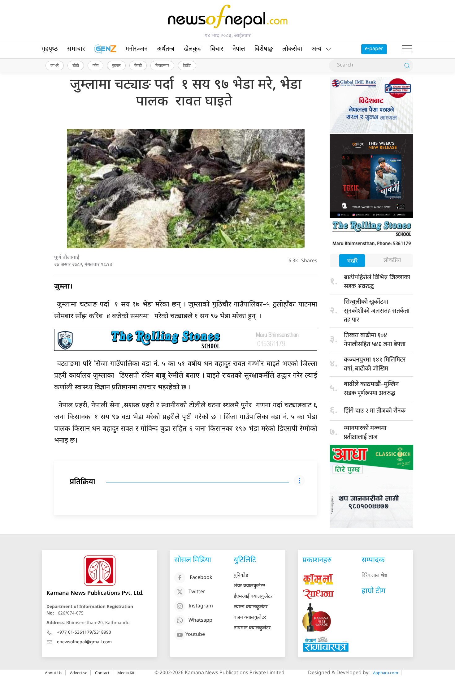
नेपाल (238, 49)
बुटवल (116, 65)
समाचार (76, 49)
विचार (216, 49)
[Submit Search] (407, 65)
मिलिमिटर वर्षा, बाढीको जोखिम (374, 364)
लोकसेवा (292, 49)
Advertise (78, 672)
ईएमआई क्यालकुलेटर (253, 596)
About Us (53, 672)
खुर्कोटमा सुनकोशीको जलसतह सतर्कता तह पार (377, 311)
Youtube (195, 635)
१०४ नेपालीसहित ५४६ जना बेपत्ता (374, 339)
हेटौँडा (187, 65)
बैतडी (138, 65)
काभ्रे (54, 65)
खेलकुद (192, 49)
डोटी (75, 65)
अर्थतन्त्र (165, 49)
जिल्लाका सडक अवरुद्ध (377, 282)
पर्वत (95, 65)
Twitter (196, 592)
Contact (102, 672)
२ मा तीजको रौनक (374, 410)
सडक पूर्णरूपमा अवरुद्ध (371, 389)
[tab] (352, 261)
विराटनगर (162, 65)
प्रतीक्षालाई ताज (365, 433)
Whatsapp (200, 620)
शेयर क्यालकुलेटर (249, 586)
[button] (407, 49)
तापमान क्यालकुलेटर (252, 628)
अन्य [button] (316, 49)
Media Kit (126, 672)
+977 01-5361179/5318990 (84, 633)
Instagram (200, 606)
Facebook (201, 578)
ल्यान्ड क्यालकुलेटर (251, 607)
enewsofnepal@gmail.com (84, 642)
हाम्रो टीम (373, 591)
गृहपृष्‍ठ (50, 49)
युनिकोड (241, 575)
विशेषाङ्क (263, 49)
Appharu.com (385, 672)
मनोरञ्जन (136, 49)
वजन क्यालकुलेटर (250, 618)
